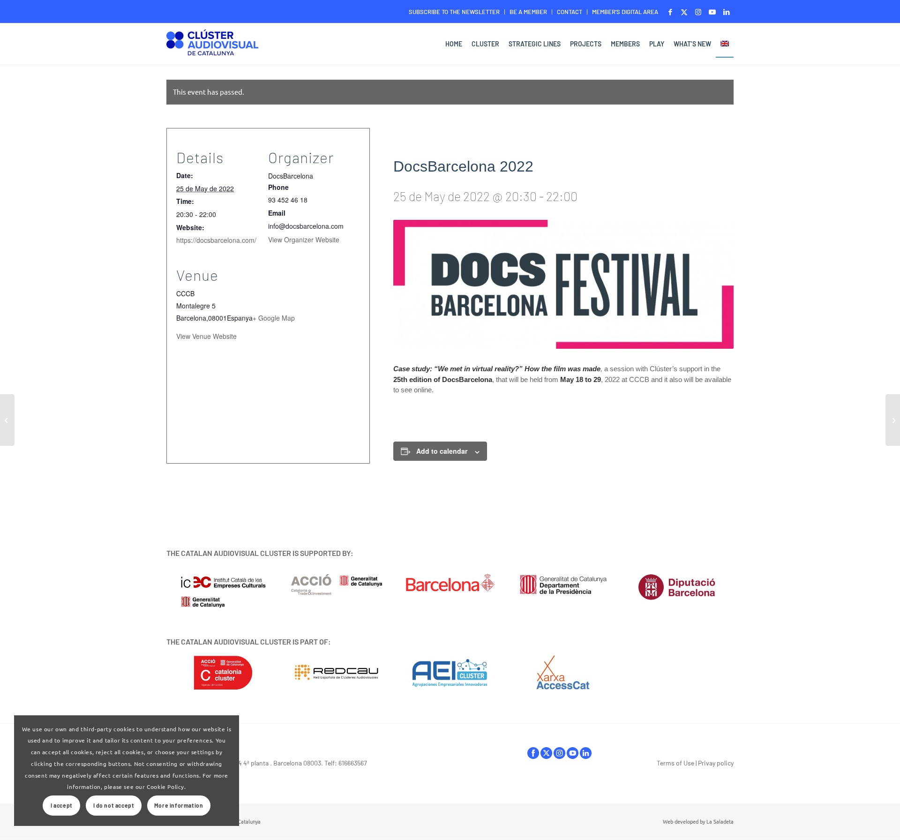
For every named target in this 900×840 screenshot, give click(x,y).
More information (178, 805)
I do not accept (114, 805)
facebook (533, 755)
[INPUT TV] (7, 420)
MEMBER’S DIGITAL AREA (625, 11)
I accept (62, 805)
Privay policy (716, 763)
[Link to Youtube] (712, 12)
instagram (559, 755)
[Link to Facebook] (670, 12)
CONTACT (569, 11)
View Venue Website (206, 336)
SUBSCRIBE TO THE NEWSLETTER (454, 11)
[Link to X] (684, 12)
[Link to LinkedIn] (727, 12)
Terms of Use (675, 763)
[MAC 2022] (892, 420)
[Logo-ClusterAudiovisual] (212, 45)
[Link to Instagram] (698, 12)
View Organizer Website (303, 239)
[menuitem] (454, 12)
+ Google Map (274, 317)
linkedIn (586, 755)
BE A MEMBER (528, 11)
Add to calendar (441, 451)
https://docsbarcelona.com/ (216, 240)
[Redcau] (336, 672)
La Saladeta (720, 821)
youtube (572, 755)
